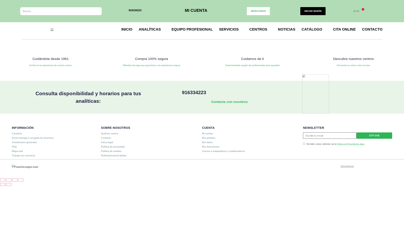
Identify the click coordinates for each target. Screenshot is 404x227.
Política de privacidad (113, 146)
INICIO (126, 29)
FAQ (14, 146)
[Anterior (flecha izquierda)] (2, 184)
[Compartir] (14, 180)
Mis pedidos (208, 138)
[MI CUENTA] (180, 11)
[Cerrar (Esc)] (20, 180)
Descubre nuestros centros (353, 59)
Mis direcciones (210, 146)
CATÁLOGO (312, 29)
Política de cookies (111, 151)
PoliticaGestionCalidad (113, 155)
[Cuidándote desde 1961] (50, 49)
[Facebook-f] (357, 166)
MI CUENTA (196, 10)
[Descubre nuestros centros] (353, 49)
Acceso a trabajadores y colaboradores (223, 151)
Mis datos (207, 142)
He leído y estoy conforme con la (335, 144)
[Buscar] (96, 11)
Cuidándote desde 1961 (51, 59)
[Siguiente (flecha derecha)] (8, 184)
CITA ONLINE (344, 29)
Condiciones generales (24, 142)
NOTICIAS (286, 29)
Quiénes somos (109, 133)
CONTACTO (372, 29)
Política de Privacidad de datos (350, 144)
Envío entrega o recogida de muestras (33, 138)
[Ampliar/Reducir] (2, 180)
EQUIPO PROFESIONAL (192, 29)
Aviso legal (107, 142)
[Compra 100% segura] (151, 49)
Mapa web (17, 151)
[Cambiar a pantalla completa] (8, 180)
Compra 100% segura (151, 59)
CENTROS (258, 29)
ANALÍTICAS (150, 29)
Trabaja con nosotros (23, 155)
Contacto (17, 133)
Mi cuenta (207, 133)
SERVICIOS (229, 29)
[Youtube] (378, 166)
